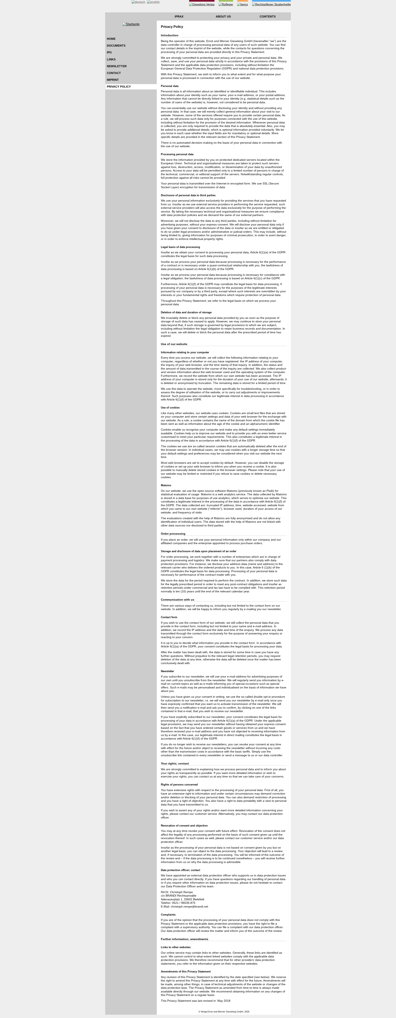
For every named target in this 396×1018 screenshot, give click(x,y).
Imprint (113, 79)
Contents (268, 16)
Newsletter (117, 66)
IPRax (179, 16)
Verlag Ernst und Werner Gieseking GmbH (222, 1011)
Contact (114, 73)
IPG (109, 52)
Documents (116, 45)
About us (223, 16)
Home (111, 38)
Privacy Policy (119, 86)
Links (111, 59)
